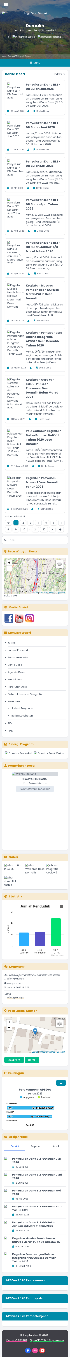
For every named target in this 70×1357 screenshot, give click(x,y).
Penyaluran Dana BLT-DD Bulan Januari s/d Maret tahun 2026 (43, 247)
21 (35, 529)
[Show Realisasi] (44, 1097)
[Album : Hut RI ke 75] (14, 869)
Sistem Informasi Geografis (25, 694)
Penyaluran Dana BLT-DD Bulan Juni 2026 (43, 125)
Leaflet (35, 592)
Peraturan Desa (17, 687)
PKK (10, 723)
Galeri (13, 857)
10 (24, 529)
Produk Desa (15, 679)
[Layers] (60, 564)
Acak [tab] (56, 1146)
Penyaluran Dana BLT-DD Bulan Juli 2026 (43, 86)
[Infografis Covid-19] (16, 42)
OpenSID (61, 592)
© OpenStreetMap (47, 592)
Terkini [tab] (14, 1146)
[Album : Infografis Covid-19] (56, 869)
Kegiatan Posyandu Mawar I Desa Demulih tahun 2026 (43, 482)
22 (44, 529)
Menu (36, 62)
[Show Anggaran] (27, 1097)
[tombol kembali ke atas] (62, 1349)
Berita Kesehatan (18, 657)
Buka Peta (14, 1060)
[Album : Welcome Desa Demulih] (35, 869)
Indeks (58, 74)
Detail (31, 1060)
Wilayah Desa (11, 56)
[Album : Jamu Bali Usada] (14, 881)
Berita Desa (15, 665)
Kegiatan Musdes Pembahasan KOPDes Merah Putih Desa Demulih (42, 291)
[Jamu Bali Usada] (41, 42)
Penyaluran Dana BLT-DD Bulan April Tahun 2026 (43, 204)
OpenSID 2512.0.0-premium (47, 1340)
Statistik (15, 896)
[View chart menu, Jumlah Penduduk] (61, 906)
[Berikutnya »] (52, 529)
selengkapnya (15, 975)
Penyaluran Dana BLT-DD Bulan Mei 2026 (43, 163)
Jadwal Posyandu (18, 650)
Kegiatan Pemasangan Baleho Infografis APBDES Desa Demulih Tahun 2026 (44, 339)
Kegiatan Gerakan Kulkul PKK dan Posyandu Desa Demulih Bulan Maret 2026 (42, 388)
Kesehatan (14, 701)
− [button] (9, 568)
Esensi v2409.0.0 (16, 1340)
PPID (10, 730)
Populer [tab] (36, 1146)
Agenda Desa (16, 672)
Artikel (11, 643)
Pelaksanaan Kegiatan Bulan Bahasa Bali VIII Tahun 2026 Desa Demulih (43, 437)
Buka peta (10, 595)
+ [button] (9, 562)
